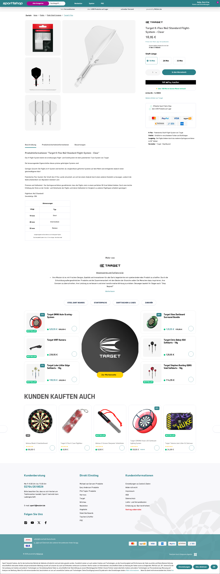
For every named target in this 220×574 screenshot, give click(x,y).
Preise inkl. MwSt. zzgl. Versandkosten (157, 42)
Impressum (129, 491)
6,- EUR (36, 543)
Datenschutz (130, 498)
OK (214, 567)
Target (82, 498)
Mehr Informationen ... (133, 570)
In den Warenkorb (179, 72)
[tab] (30, 145)
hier (77, 543)
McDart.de (39, 554)
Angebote (83, 510)
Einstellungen (184, 567)
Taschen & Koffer (86, 517)
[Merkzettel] (184, 3)
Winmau (83, 502)
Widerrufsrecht (131, 487)
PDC (102, 3)
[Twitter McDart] (39, 524)
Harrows (83, 495)
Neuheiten (84, 506)
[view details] (40, 429)
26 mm (166, 60)
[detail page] (52, 447)
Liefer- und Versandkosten (135, 502)
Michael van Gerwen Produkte (91, 484)
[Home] (11, 3)
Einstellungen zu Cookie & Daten (137, 484)
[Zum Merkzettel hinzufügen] (27, 408)
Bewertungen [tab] (80, 145)
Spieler (91, 3)
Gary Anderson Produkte (89, 487)
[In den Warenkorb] (74, 328)
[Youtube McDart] (32, 524)
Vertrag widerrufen (133, 509)
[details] (154, 22)
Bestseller (78, 3)
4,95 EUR (37, 539)
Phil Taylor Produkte (88, 491)
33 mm (180, 60)
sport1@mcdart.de (37, 505)
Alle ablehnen (201, 567)
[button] (203, 3)
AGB (127, 495)
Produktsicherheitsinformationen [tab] (55, 145)
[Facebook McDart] (45, 524)
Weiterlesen (110, 291)
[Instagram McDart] (25, 524)
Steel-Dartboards (86, 513)
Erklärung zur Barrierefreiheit (137, 506)
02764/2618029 (33, 486)
